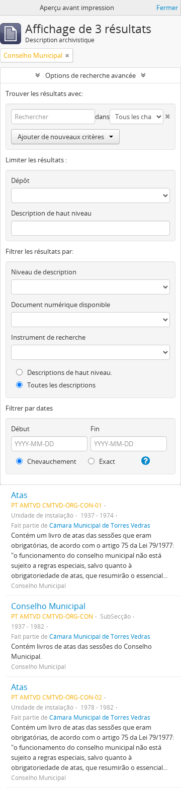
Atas (19, 495)
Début (20, 428)
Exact (106, 461)
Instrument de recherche (48, 337)
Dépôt (20, 180)
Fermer (167, 7)
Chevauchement (51, 461)
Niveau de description (43, 271)
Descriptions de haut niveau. (69, 372)
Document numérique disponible (60, 304)
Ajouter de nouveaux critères (61, 136)
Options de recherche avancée (90, 75)
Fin (95, 428)
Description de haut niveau (51, 213)
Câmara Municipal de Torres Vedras (99, 525)
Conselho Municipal (48, 606)
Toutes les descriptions (61, 384)
